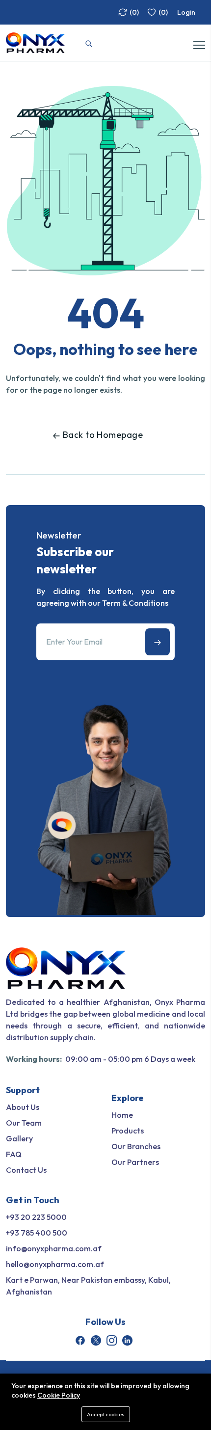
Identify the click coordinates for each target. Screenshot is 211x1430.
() (134, 12)
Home (122, 1115)
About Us (22, 1107)
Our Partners (135, 1162)
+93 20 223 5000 (36, 1217)
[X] (96, 1340)
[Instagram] (111, 1340)
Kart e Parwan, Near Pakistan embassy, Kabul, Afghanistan (88, 1285)
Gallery (19, 1138)
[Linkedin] (127, 1340)
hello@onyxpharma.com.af (55, 1264)
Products (127, 1130)
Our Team (24, 1123)
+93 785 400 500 (36, 1233)
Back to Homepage (103, 434)
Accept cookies (106, 1414)
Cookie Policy (58, 1395)
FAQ (14, 1154)
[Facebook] (80, 1340)
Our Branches (135, 1146)
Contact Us (26, 1170)
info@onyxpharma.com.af (54, 1248)
